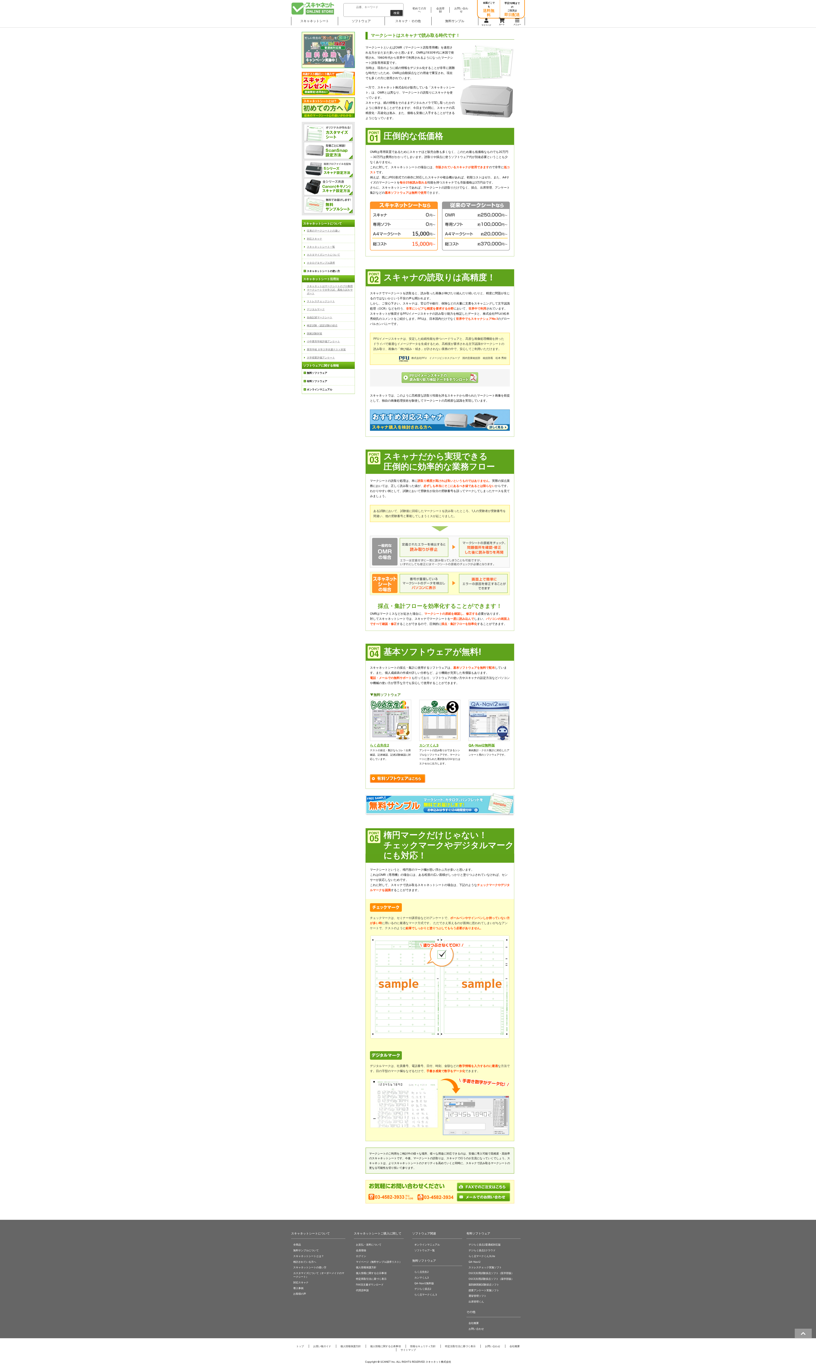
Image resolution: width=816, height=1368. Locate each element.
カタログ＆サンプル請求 (321, 262)
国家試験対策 (314, 333)
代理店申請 (362, 1290)
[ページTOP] (803, 1334)
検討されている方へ (304, 1261)
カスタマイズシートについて (323, 254)
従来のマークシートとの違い (323, 230)
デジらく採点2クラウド (482, 1250)
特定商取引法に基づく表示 (371, 1278)
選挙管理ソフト (477, 1295)
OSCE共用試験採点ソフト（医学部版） (491, 1273)
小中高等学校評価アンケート (323, 341)
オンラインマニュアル (427, 1244)
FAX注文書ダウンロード (370, 1284)
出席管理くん (476, 1301)
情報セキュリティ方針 (423, 1346)
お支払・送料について (368, 1244)
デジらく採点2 (422, 1288)
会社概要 (474, 1323)
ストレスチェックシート (321, 301)
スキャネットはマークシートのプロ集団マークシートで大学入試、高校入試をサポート (330, 289)
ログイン (361, 1256)
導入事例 (298, 1288)
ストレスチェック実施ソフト (485, 1267)
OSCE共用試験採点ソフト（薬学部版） (491, 1278)
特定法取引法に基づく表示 (460, 1346)
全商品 (297, 1244)
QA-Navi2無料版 (482, 745)
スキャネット (313, 8)
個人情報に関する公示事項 (371, 1273)
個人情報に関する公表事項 (385, 1346)
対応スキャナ (314, 238)
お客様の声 (299, 1293)
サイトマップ (408, 1349)
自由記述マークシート (319, 317)
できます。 (413, 192)
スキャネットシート (314, 21)
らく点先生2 (379, 745)
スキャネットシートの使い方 (309, 1267)
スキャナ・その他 (408, 21)
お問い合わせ (476, 1328)
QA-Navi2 (474, 1261)
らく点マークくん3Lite (482, 1256)
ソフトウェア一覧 (424, 1250)
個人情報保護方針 (366, 1267)
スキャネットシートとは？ (308, 1256)
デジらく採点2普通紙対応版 (485, 1244)
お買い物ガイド (322, 1346)
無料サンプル (454, 21)
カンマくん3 (429, 745)
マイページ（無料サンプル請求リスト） (379, 1261)
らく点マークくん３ (425, 1294)
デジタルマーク (316, 309)
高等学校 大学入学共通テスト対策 (326, 349)
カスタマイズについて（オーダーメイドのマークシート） (318, 1274)
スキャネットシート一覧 (321, 246)
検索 (397, 13)
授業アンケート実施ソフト (484, 1290)
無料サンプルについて (306, 1250)
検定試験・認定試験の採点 (322, 325)
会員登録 (361, 1250)
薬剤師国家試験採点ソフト (484, 1284)
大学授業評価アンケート (321, 357)
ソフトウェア (361, 21)
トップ (300, 1346)
